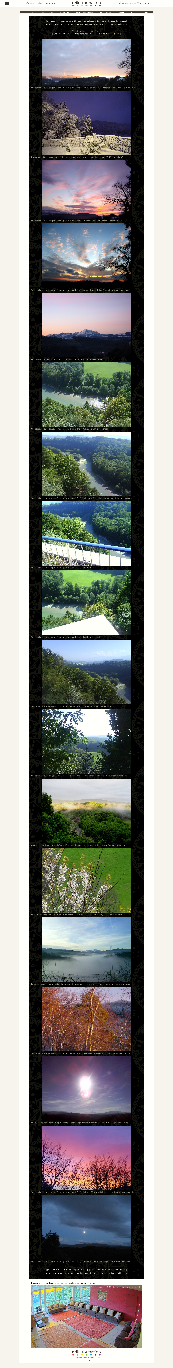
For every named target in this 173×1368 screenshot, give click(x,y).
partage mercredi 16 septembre (135, 3)
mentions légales (86, 1360)
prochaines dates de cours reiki (41, 3)
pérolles (80, 24)
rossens (97, 24)
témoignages (105, 12)
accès (146, 12)
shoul (117, 24)
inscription (64, 12)
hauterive (88, 24)
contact (121, 12)
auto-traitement (67, 21)
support (134, 12)
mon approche (47, 12)
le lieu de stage (82, 21)
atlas (111, 24)
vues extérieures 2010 (63, 34)
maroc (105, 24)
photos (122, 21)
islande (124, 24)
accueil (31, 12)
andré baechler (112, 21)
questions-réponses (84, 12)
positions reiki (53, 21)
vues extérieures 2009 (83, 34)
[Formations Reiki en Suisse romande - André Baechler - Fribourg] (86, 1355)
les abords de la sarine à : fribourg (60, 24)
